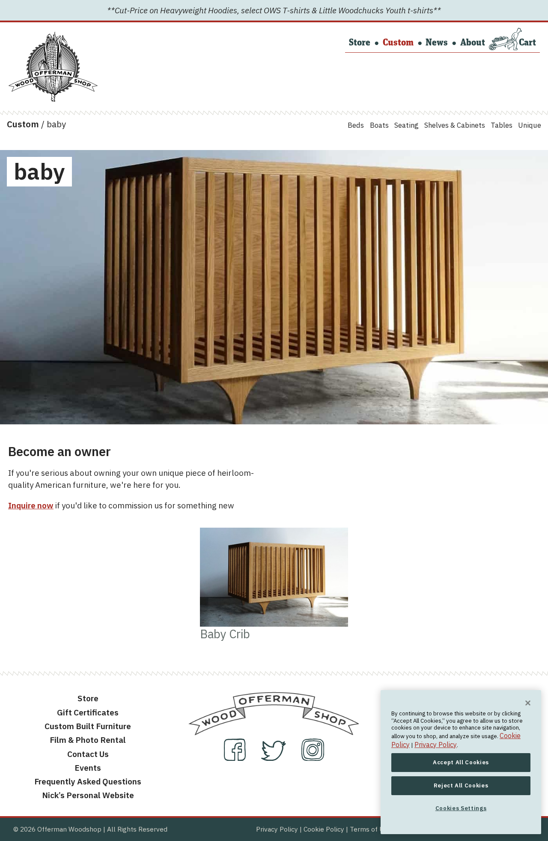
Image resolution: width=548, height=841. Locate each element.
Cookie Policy (324, 829)
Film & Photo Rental (88, 740)
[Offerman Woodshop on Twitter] (274, 758)
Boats (379, 125)
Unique (529, 125)
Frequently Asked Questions (87, 781)
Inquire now (31, 505)
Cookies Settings (461, 807)
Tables (501, 125)
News (437, 43)
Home (24, 39)
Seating (406, 125)
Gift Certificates (88, 712)
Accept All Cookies (461, 762)
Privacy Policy (277, 829)
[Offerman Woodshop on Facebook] (235, 758)
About (472, 43)
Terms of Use (370, 829)
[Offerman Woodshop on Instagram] (313, 758)
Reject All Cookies (461, 785)
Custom (398, 43)
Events (87, 768)
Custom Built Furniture (88, 726)
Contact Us (88, 754)
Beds (356, 125)
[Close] (527, 703)
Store (359, 43)
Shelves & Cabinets (454, 125)
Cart (527, 43)
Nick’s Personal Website (88, 795)
